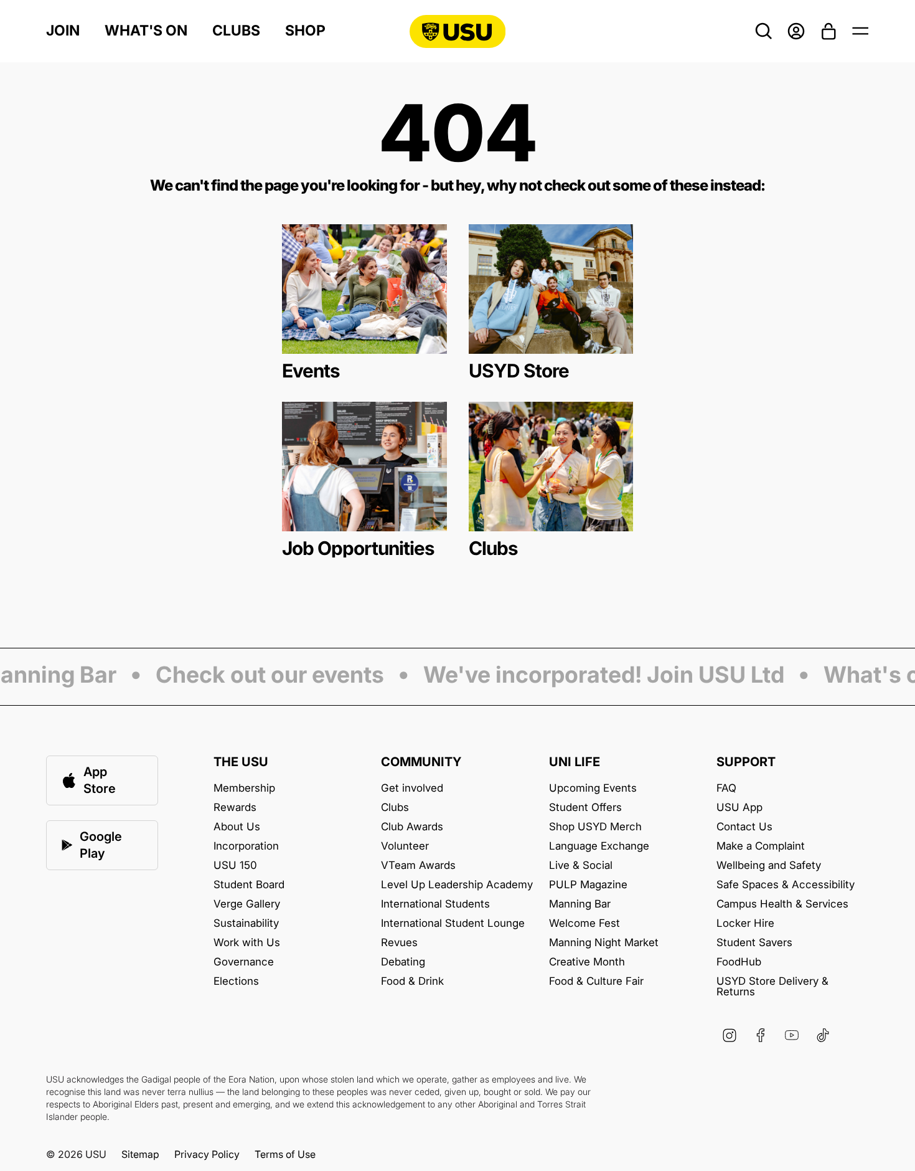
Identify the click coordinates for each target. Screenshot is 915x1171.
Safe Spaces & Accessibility (785, 884)
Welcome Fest (584, 923)
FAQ (726, 788)
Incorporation (246, 846)
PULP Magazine (588, 884)
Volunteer (405, 846)
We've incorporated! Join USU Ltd (593, 675)
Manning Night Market (604, 942)
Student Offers (585, 807)
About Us (237, 827)
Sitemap (140, 1154)
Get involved (412, 788)
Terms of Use (285, 1154)
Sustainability (246, 923)
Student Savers (754, 942)
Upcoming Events (593, 788)
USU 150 (235, 865)
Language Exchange (599, 846)
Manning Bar (580, 904)
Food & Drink (412, 981)
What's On (146, 30)
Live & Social (580, 865)
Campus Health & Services (782, 904)
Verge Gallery (247, 904)
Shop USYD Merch (595, 827)
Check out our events (260, 675)
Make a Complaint (760, 846)
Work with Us (247, 942)
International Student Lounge (453, 923)
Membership (244, 788)
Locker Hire (745, 923)
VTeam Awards (418, 865)
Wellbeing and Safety (768, 865)
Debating (403, 962)
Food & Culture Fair (596, 981)
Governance (244, 962)
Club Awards (412, 827)
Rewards (235, 807)
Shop (305, 30)
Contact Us (744, 827)
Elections (236, 981)
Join (63, 30)
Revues (399, 942)
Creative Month (587, 962)
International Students (435, 904)
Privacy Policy (207, 1154)
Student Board (249, 884)
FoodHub (738, 962)
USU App (739, 807)
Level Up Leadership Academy (457, 884)
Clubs (236, 30)
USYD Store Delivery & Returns (772, 986)
